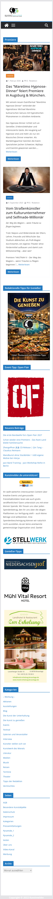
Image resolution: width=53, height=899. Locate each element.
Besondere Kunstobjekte (14, 807)
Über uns (7, 844)
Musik (6, 762)
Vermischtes (9, 786)
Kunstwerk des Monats (14, 748)
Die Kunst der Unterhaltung (16, 715)
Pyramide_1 (8, 830)
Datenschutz (9, 812)
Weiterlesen (11, 151)
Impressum (8, 816)
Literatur (7, 753)
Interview (7, 739)
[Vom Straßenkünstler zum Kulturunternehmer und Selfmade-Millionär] (26, 180)
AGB (5, 802)
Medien (6, 757)
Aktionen (7, 701)
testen (6, 840)
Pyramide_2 (8, 835)
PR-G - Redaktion (30, 81)
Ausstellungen (10, 706)
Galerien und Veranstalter (15, 734)
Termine (7, 772)
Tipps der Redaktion (12, 781)
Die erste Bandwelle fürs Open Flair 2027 (22, 435)
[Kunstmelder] (6, 25)
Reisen (6, 767)
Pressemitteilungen (12, 826)
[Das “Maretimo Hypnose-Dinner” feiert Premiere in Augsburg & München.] (26, 58)
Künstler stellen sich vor (14, 743)
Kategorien (8, 821)
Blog (5, 711)
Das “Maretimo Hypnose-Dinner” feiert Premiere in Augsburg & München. (26, 90)
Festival (6, 729)
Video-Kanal (8, 849)
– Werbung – (9, 696)
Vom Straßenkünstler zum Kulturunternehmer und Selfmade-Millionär (25, 212)
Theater (10, 76)
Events (9, 198)
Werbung (7, 854)
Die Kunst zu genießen (14, 720)
